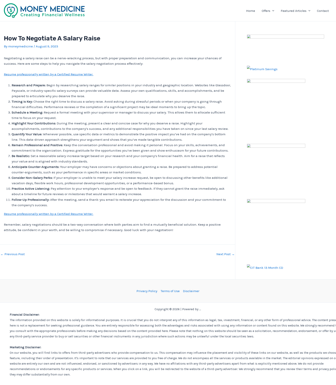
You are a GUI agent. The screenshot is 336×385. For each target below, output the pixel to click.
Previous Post (12, 254)
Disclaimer (191, 291)
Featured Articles (293, 11)
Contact (323, 11)
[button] (272, 10)
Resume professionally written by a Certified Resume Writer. (48, 74)
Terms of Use (170, 291)
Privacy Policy (146, 291)
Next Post (225, 254)
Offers (266, 11)
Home (250, 11)
